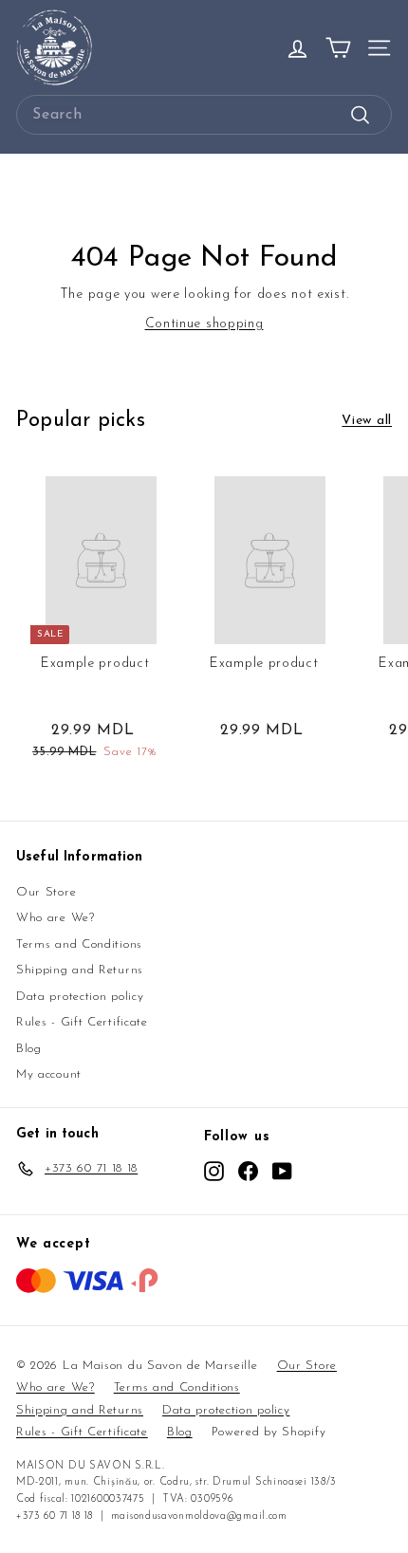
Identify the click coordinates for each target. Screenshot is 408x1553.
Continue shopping (204, 324)
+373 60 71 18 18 (54, 1516)
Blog (29, 1049)
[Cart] (338, 48)
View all (367, 421)
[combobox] (204, 115)
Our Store (46, 892)
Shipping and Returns (79, 970)
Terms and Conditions (79, 944)
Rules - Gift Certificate (82, 1022)
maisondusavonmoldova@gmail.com (199, 1516)
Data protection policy (79, 996)
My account (49, 1074)
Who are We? (55, 918)
